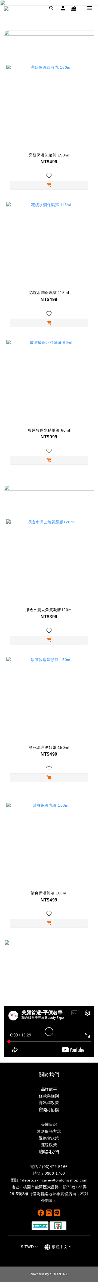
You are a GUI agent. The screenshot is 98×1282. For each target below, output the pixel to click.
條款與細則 (49, 1096)
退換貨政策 (49, 1138)
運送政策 (49, 1145)
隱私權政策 (49, 1103)
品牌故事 (49, 1089)
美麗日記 (49, 1124)
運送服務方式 (49, 1131)
